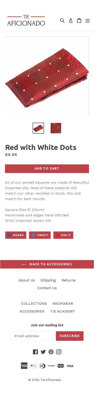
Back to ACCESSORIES (50, 264)
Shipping (48, 280)
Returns (69, 280)
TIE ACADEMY (62, 311)
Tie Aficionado (51, 380)
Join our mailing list (47, 325)
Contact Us (47, 288)
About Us (26, 280)
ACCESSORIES (32, 311)
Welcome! (47, 5)
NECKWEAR (62, 303)
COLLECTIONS (34, 303)
